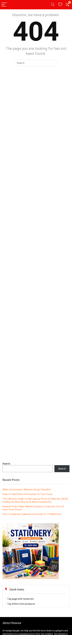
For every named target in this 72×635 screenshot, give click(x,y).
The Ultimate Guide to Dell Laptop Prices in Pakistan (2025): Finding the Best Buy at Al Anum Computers (35, 500)
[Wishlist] (60, 4)
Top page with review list (20, 599)
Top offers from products (21, 604)
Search (6, 463)
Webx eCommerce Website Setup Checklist (27, 489)
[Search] (53, 4)
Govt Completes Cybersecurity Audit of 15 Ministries (32, 514)
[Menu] (4, 4)
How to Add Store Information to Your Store (28, 494)
